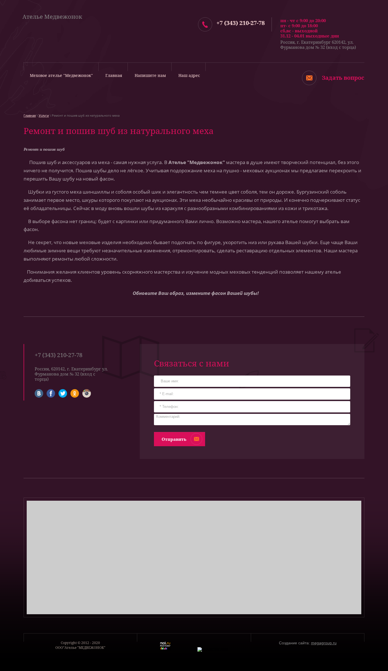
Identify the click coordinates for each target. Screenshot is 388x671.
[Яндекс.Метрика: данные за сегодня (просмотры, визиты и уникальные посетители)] (212, 649)
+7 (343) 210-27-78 (240, 23)
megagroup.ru (324, 643)
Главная (30, 115)
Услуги (44, 115)
